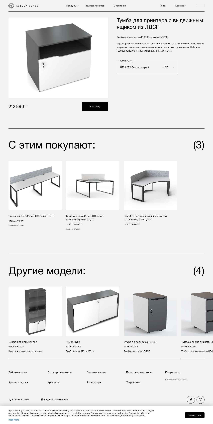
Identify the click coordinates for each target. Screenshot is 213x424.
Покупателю (172, 372)
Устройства (133, 382)
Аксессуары (94, 382)
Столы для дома (96, 372)
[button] (147, 67)
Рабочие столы (17, 372)
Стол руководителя (60, 372)
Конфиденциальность (176, 379)
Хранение (54, 382)
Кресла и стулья (18, 382)
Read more (13, 420)
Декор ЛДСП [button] (126, 60)
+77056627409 (20, 399)
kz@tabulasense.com (56, 399)
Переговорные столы (139, 372)
